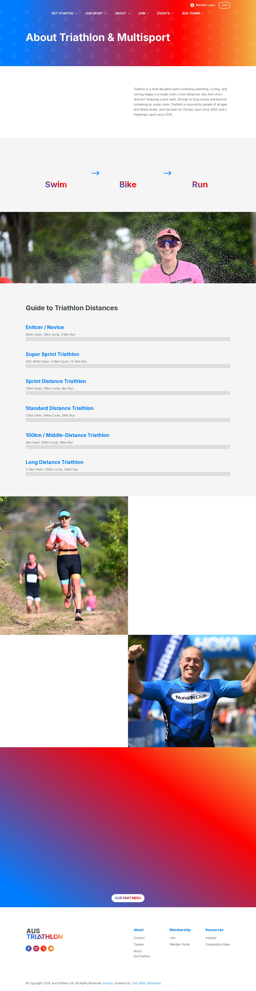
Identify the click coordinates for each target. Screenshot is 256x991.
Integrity (211, 938)
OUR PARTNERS (128, 898)
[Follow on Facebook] (29, 948)
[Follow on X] (44, 948)
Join (224, 5)
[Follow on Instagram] (36, 948)
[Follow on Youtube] (51, 948)
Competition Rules (218, 944)
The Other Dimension (146, 983)
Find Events (52, 723)
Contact (139, 938)
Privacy (108, 983)
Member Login (205, 5)
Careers (139, 944)
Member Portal (179, 944)
